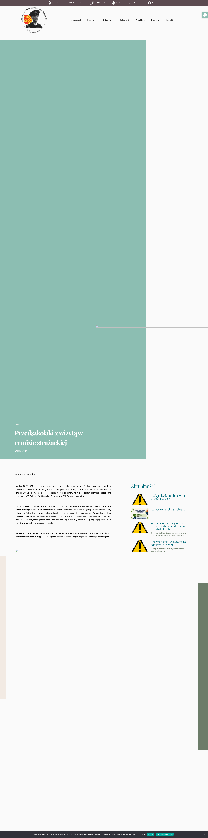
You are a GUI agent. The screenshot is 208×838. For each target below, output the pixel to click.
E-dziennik (155, 20)
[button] (205, 15)
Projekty (139, 20)
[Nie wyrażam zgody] (204, 834)
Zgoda (150, 834)
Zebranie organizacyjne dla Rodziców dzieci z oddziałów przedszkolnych (168, 526)
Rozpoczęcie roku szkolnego (168, 509)
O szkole (90, 20)
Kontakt (169, 20)
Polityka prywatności (165, 834)
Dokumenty (125, 20)
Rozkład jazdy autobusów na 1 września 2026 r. (168, 497)
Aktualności (76, 20)
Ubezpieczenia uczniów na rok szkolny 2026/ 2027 (169, 543)
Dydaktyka (107, 20)
